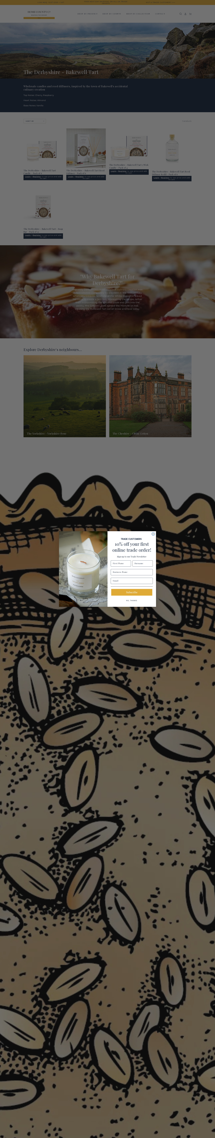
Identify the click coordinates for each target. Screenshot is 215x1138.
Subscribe (131, 592)
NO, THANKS (131, 600)
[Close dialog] (153, 533)
